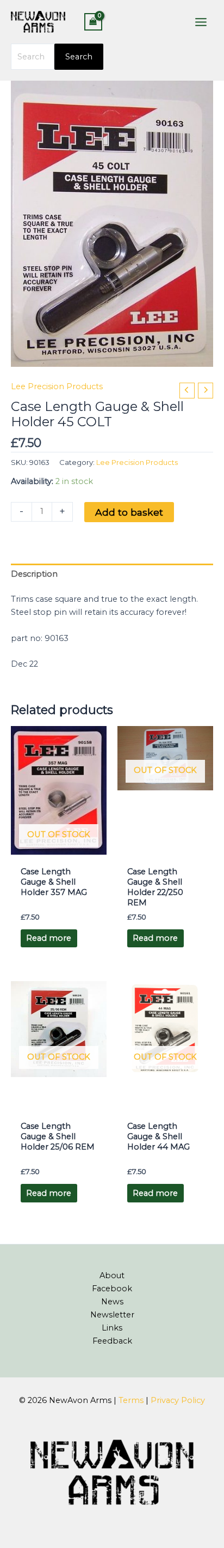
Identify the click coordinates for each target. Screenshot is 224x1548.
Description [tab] (34, 574)
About (112, 1275)
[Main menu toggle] (201, 21)
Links (112, 1328)
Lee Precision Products (57, 386)
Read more (48, 938)
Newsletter (112, 1315)
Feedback (112, 1341)
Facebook (112, 1288)
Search (78, 57)
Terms (131, 1400)
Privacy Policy (178, 1400)
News (112, 1302)
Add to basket (129, 512)
